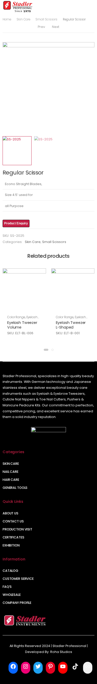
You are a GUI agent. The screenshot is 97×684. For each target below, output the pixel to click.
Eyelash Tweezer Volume (22, 325)
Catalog (10, 570)
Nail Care (10, 471)
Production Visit (17, 529)
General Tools (15, 487)
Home (7, 19)
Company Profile (17, 603)
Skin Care (23, 19)
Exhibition (11, 545)
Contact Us (13, 521)
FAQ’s (7, 586)
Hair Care (11, 479)
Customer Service (18, 578)
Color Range (16, 317)
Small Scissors (46, 19)
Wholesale (12, 594)
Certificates (13, 537)
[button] (46, 349)
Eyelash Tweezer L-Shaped (71, 325)
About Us (10, 513)
